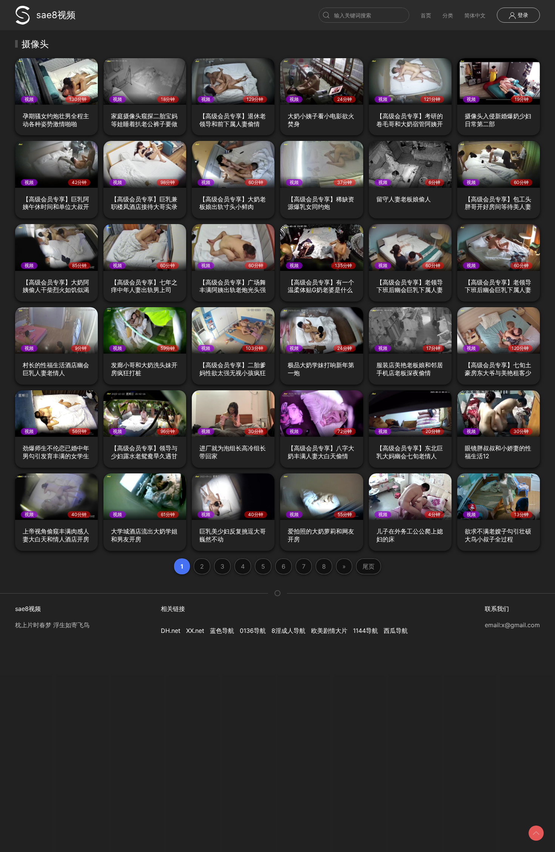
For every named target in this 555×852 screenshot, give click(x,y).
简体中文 (475, 15)
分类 (447, 15)
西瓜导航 (396, 630)
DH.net (170, 630)
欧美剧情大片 (329, 630)
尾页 (368, 566)
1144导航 (365, 630)
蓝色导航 (222, 630)
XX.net (195, 630)
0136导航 (253, 630)
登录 (522, 15)
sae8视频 (56, 14)
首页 (426, 15)
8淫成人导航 (288, 630)
